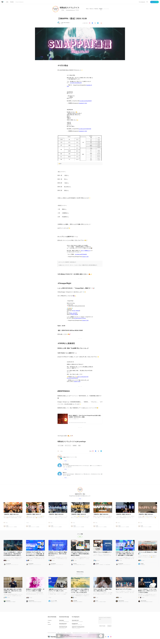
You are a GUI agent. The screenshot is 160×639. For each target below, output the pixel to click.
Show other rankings (79, 573)
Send (109, 625)
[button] (52, 616)
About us (92, 8)
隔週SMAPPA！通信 (80, 493)
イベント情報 (61, 444)
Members (96, 8)
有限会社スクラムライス (69, 8)
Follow (62, 10)
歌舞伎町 (74, 444)
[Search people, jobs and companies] (147, 2)
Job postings (106, 8)
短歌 (79, 444)
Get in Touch (102, 625)
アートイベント (68, 444)
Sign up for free (154, 2)
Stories (100, 8)
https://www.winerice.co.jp (70, 10)
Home (87, 8)
